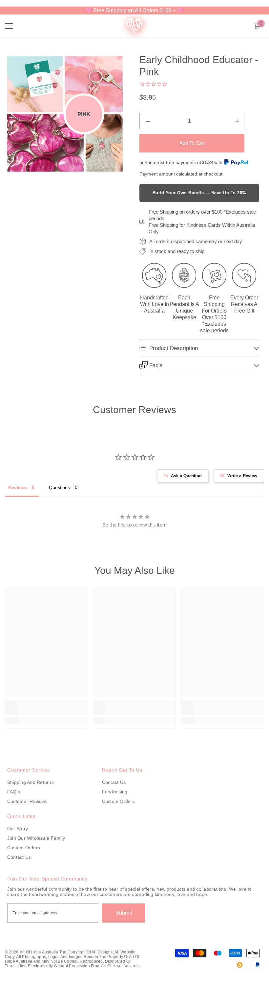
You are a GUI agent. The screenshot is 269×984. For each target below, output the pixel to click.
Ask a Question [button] (186, 475)
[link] (46, 707)
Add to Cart (192, 143)
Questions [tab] (59, 487)
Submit (123, 913)
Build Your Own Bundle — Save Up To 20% (199, 193)
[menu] (9, 26)
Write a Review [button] (242, 475)
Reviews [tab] (17, 487)
